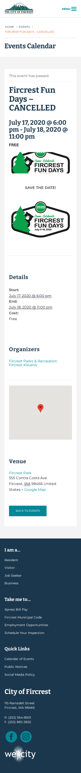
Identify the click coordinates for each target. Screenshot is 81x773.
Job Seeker (13, 576)
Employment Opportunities (26, 625)
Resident (11, 560)
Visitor (9, 568)
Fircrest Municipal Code (23, 617)
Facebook (11, 736)
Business (11, 583)
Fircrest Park (20, 473)
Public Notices (15, 667)
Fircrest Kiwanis (23, 365)
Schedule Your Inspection (24, 633)
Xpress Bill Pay (16, 609)
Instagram (26, 736)
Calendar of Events (19, 659)
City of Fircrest (18, 13)
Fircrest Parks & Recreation (33, 361)
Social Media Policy (19, 675)
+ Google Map (33, 489)
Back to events (28, 510)
